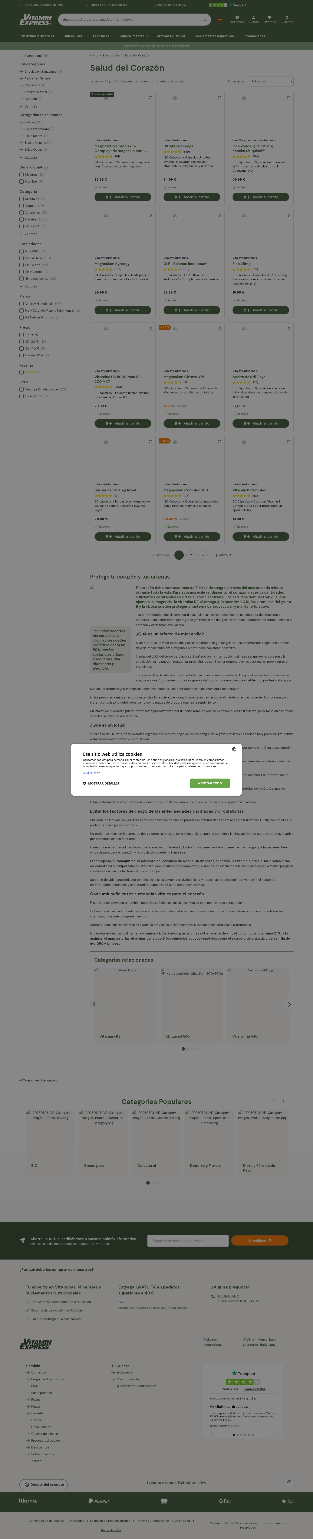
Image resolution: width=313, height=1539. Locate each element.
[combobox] (234, 749)
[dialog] (156, 769)
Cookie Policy (91, 772)
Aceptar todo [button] (210, 783)
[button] (101, 783)
